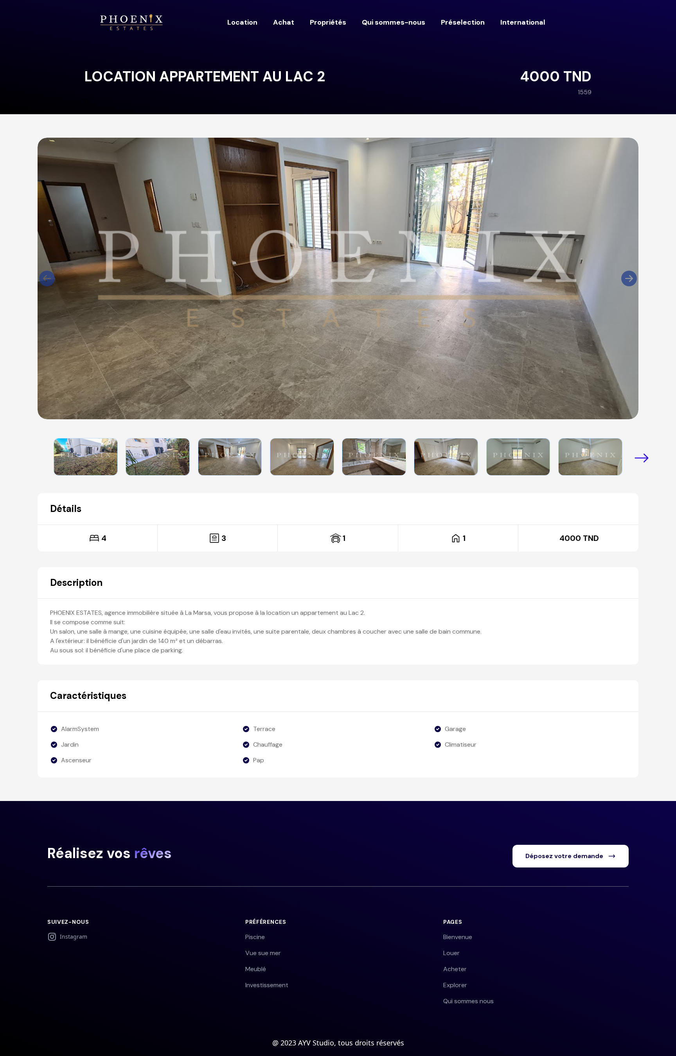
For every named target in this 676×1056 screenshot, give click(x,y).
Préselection (463, 22)
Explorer (455, 985)
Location (242, 22)
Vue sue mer (263, 953)
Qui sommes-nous (393, 22)
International (522, 22)
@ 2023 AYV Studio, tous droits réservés (338, 1042)
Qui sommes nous (468, 1001)
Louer (451, 953)
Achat (283, 22)
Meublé (255, 969)
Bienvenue (457, 937)
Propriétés (328, 22)
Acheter (455, 969)
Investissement (266, 985)
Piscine (255, 937)
